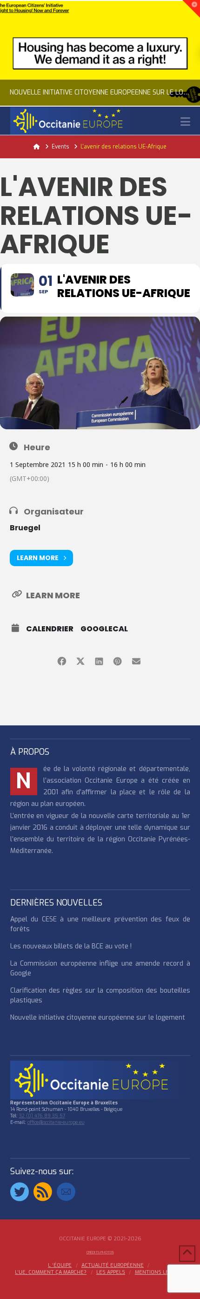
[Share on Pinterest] (117, 660)
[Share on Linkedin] (99, 660)
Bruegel (25, 527)
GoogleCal (104, 629)
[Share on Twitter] (80, 660)
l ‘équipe (60, 1265)
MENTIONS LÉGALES (160, 1272)
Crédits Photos (100, 1252)
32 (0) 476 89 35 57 (42, 1116)
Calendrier (49, 629)
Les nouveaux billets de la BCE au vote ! (71, 946)
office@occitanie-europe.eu (56, 1122)
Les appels (110, 1272)
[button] (185, 122)
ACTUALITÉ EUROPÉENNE (112, 1265)
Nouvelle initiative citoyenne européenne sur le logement (97, 1017)
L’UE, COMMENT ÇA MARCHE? (51, 1272)
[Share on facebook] (61, 660)
